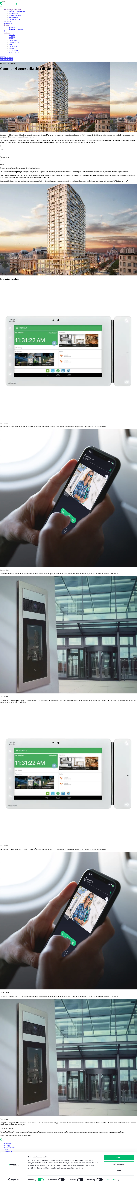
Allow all (119, 1158)
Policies (11, 48)
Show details (111, 1180)
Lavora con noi (14, 52)
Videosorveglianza (15, 15)
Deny (119, 1170)
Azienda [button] (7, 33)
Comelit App (8, 23)
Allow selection (119, 1164)
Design (11, 44)
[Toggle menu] (1, 6)
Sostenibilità (13, 40)
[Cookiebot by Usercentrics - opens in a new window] (13, 1179)
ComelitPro (9, 58)
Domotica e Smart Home (17, 11)
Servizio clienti (9, 21)
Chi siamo (12, 35)
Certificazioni (13, 50)
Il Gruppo (12, 37)
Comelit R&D (13, 46)
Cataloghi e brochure (16, 29)
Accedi (2, 58)
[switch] (61, 1179)
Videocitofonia (14, 13)
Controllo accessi (14, 19)
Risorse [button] (6, 25)
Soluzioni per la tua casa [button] (12, 10)
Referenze (12, 27)
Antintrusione (13, 17)
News (6, 31)
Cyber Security (14, 42)
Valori (11, 39)
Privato (2, 56)
